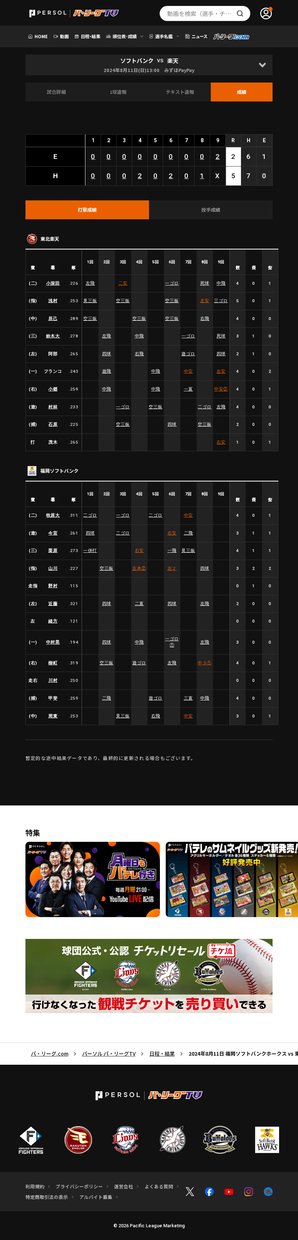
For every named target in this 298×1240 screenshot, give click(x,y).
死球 (204, 283)
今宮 (52, 533)
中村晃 (53, 642)
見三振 (90, 300)
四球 (106, 353)
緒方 (52, 621)
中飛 (221, 283)
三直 (188, 698)
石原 (52, 424)
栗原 (52, 550)
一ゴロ (172, 283)
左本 (139, 568)
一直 (188, 389)
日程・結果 (162, 1053)
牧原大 (53, 515)
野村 (52, 585)
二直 (139, 603)
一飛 (172, 550)
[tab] (87, 209)
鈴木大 (53, 336)
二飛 (188, 533)
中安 (188, 371)
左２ (172, 568)
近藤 (52, 603)
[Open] (262, 65)
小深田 (53, 283)
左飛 (90, 283)
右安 (221, 442)
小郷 (52, 389)
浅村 (52, 300)
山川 (52, 568)
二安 (123, 283)
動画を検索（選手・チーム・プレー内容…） (208, 13)
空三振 (123, 300)
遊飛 (106, 371)
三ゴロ (221, 300)
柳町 (52, 662)
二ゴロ (205, 406)
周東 (52, 716)
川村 (52, 680)
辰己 (52, 318)
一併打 (90, 550)
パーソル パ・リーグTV (109, 1053)
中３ (205, 662)
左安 (204, 300)
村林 (52, 406)
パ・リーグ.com (49, 1053)
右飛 (204, 318)
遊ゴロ (188, 353)
